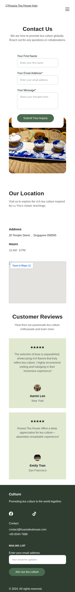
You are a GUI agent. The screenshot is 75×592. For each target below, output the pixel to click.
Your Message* (26, 90)
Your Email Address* (30, 73)
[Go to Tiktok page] (34, 514)
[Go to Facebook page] (11, 514)
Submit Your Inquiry (35, 118)
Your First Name (27, 56)
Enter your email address (24, 552)
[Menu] (67, 9)
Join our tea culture (27, 571)
